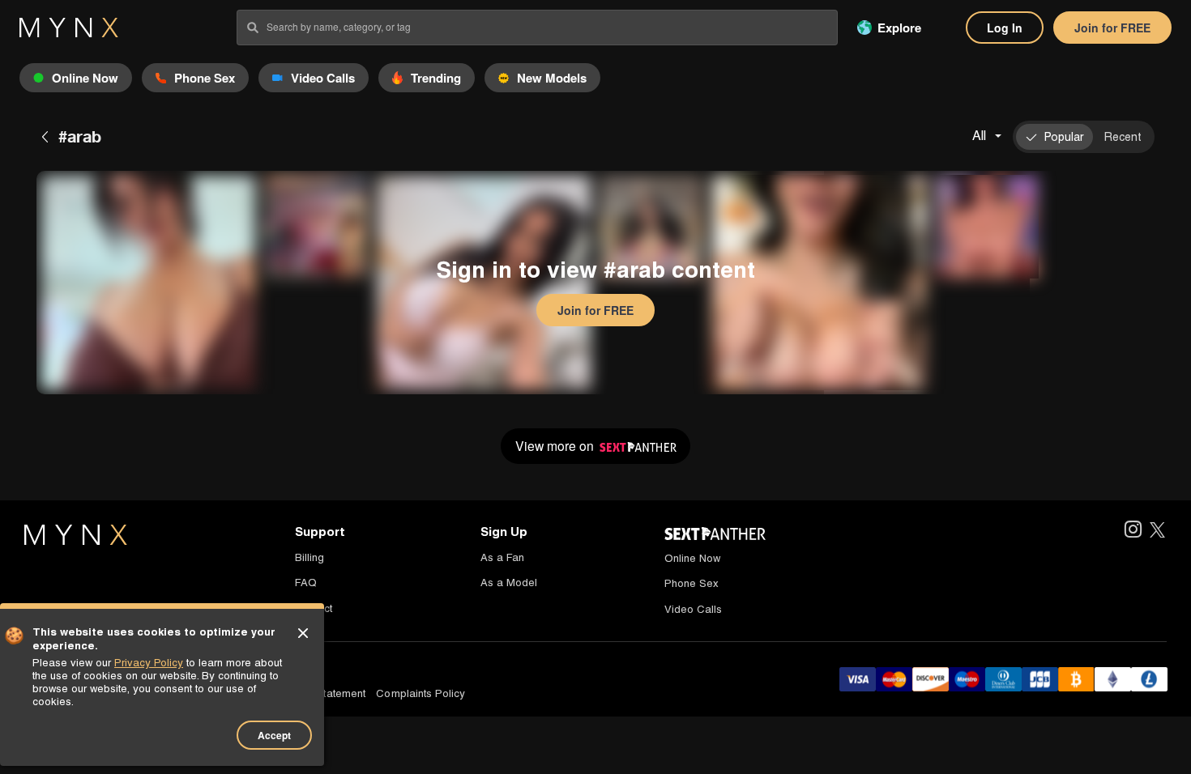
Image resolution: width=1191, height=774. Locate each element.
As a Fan (502, 557)
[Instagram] (1132, 530)
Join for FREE (1112, 27)
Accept (274, 735)
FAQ (306, 582)
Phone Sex (691, 583)
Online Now (692, 558)
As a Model (508, 582)
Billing (309, 557)
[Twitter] (1157, 530)
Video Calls (693, 609)
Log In (1004, 27)
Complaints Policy (420, 693)
